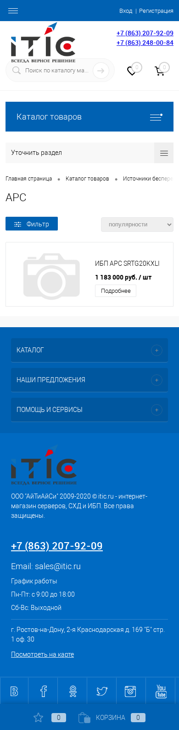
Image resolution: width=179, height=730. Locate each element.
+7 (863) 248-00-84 (145, 42)
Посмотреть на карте (42, 654)
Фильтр (38, 224)
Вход (125, 10)
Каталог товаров (49, 116)
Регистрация (156, 10)
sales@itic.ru (58, 566)
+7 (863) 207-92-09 (145, 32)
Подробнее (116, 290)
